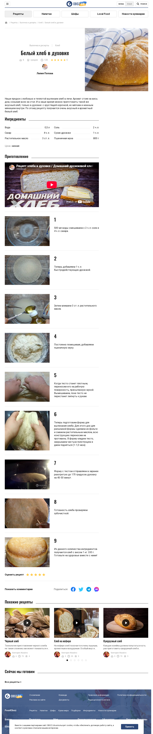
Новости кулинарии (133, 14)
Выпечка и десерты (28, 23)
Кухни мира (63, 710)
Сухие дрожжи (62, 132)
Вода (7, 127)
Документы (64, 700)
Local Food (103, 14)
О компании (34, 695)
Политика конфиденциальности (131, 695)
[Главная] (6, 23)
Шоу (7, 726)
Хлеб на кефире (62, 641)
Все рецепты (12, 682)
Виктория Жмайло (20, 653)
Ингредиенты (89, 710)
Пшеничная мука (63, 138)
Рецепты (18, 14)
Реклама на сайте (37, 700)
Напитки (47, 14)
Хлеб (40, 23)
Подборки (76, 710)
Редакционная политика (99, 700)
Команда (63, 695)
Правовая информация (98, 695)
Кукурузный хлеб (112, 641)
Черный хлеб (12, 641)
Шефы (75, 14)
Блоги (8, 719)
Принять (129, 727)
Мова (121, 4)
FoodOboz (10, 710)
